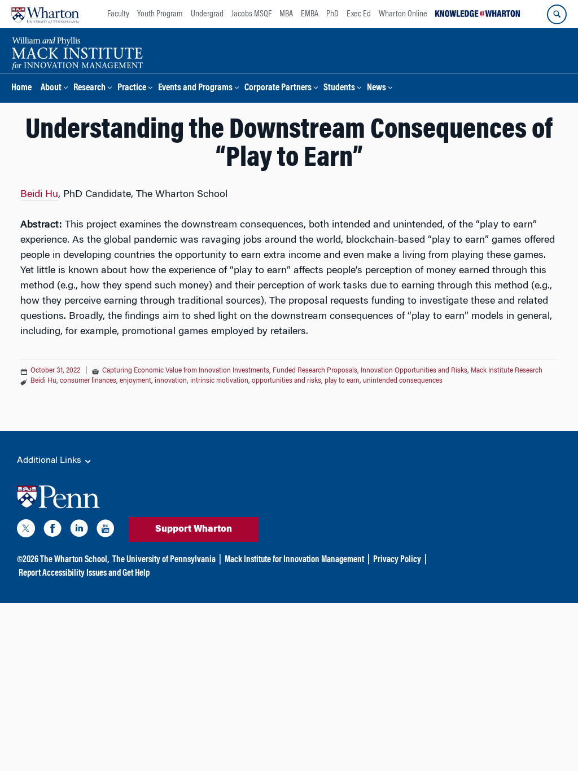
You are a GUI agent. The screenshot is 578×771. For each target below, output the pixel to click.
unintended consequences (403, 381)
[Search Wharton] (557, 14)
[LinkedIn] (79, 530)
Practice (131, 88)
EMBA (309, 14)
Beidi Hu (39, 195)
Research (89, 88)
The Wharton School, (74, 559)
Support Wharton (193, 529)
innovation (171, 381)
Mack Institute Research (506, 370)
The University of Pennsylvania (164, 559)
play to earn (342, 381)
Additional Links (50, 460)
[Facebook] (52, 530)
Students (339, 88)
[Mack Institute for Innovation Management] (77, 52)
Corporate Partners (278, 88)
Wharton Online (403, 14)
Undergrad (207, 14)
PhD (332, 14)
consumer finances (88, 381)
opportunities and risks (286, 381)
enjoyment (135, 381)
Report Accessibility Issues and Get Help (84, 573)
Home (21, 88)
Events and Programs (195, 88)
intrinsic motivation (219, 381)
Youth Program (160, 14)
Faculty (118, 14)
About (51, 88)
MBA (286, 14)
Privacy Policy (397, 559)
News (376, 88)
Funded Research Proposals (315, 370)
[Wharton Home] (45, 14)
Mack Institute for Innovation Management (294, 559)
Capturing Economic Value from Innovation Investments (185, 370)
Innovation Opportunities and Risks (414, 370)
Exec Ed (359, 14)
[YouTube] (106, 530)
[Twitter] (26, 530)
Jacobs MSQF (251, 14)
